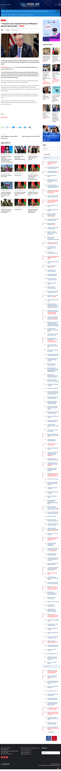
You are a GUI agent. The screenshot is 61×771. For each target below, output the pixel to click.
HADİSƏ (17, 14)
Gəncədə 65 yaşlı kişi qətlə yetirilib (52, 210)
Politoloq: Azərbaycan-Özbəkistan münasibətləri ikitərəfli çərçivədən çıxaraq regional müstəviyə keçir (7, 159)
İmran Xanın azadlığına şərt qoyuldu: (53, 728)
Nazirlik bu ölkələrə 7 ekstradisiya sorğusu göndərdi (51, 247)
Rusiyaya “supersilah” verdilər (51, 663)
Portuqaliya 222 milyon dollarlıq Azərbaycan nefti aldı (52, 345)
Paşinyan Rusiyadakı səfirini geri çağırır (53, 492)
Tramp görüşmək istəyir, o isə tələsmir (53, 417)
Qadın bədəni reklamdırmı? (52, 388)
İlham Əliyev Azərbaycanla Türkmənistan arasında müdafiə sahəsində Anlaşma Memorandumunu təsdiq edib (53, 324)
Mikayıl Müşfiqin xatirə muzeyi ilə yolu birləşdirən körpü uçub (46, 59)
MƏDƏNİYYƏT (3, 14)
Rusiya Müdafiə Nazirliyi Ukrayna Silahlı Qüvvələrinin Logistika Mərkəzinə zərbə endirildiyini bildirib (52, 370)
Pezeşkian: (53, 257)
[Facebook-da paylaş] (8, 127)
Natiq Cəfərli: (52, 615)
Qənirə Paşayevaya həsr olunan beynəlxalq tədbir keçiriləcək (52, 658)
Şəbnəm (7, 30)
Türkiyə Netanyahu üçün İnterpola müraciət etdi (52, 275)
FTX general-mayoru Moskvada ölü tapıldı (51, 440)
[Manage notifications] (58, 768)
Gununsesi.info (4, 67)
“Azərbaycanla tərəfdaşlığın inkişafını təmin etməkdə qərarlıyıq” (52, 568)
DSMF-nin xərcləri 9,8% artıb (53, 601)
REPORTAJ (30, 11)
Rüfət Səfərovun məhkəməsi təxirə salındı (52, 351)
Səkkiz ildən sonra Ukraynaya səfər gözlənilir (52, 253)
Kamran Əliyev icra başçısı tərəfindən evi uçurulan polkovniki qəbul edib (47, 78)
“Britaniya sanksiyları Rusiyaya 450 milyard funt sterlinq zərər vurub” (53, 508)
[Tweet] (21, 127)
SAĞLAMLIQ (22, 14)
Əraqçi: (52, 201)
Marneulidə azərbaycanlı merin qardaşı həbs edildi (52, 699)
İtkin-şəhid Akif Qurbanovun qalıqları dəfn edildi (53, 564)
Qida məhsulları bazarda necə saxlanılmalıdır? (53, 172)
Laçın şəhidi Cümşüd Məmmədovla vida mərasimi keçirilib (52, 578)
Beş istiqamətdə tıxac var (52, 653)
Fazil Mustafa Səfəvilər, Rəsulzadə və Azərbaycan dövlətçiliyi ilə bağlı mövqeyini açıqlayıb (55, 117)
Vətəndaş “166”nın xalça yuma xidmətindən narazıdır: (53, 312)
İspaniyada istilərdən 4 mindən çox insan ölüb (52, 723)
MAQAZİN (27, 14)
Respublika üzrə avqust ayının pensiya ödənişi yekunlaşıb (52, 469)
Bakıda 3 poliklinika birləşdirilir (51, 224)
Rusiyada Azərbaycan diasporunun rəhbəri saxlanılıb (51, 215)
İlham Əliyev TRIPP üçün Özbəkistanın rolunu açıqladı (53, 380)
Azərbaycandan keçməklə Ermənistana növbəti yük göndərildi (52, 483)
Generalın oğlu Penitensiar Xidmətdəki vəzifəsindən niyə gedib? (56, 59)
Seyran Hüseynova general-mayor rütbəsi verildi (52, 335)
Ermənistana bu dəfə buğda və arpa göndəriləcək (52, 637)
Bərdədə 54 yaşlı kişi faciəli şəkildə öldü (52, 687)
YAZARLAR (9, 14)
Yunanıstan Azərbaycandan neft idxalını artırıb (52, 228)
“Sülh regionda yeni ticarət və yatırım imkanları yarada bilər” (53, 549)
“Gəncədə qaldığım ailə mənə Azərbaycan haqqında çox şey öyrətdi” (53, 559)
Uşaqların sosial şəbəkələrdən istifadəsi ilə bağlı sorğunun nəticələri (52, 375)
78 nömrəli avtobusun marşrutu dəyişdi (51, 598)
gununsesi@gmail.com (27, 752)
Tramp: (52, 444)
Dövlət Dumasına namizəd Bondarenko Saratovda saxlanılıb (52, 359)
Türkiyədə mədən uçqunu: (52, 243)
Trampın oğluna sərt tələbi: (52, 162)
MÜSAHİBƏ (43, 11)
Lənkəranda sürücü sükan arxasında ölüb (52, 431)
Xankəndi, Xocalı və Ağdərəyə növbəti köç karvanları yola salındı (51, 610)
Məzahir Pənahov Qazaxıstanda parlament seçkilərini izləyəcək (52, 593)
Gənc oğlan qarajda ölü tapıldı (51, 176)
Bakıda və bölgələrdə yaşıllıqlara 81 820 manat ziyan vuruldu (52, 233)
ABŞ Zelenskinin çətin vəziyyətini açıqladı (51, 364)
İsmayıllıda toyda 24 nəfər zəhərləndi (52, 534)
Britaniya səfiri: (18, 175)
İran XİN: (53, 708)
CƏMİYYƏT (22, 11)
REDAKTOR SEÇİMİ (36, 11)
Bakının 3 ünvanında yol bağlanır (52, 266)
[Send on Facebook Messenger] (15, 127)
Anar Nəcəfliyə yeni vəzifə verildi (52, 206)
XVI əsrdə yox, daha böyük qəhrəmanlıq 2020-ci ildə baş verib (52, 318)
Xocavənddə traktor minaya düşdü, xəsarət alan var (52, 292)
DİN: (52, 573)
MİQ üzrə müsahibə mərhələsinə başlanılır (51, 288)
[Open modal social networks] (30, 127)
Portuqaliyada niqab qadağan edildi (53, 620)
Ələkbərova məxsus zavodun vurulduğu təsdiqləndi (53, 413)
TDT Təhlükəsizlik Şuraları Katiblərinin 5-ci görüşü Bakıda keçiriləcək (52, 703)
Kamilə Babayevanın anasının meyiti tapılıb (46, 97)
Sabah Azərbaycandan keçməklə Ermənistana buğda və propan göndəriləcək (53, 186)
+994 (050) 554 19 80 (27, 750)
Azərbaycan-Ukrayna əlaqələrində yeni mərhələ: (33, 158)
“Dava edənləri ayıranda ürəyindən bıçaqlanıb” (52, 677)
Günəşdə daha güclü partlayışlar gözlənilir (51, 271)
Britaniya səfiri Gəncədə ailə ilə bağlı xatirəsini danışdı (20, 194)
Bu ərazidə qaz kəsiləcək (52, 690)
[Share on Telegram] (26, 127)
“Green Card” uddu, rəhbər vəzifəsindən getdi (52, 625)
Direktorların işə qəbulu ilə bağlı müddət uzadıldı (52, 421)
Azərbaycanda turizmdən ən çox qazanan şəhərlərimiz (53, 646)
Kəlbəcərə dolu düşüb (51, 516)
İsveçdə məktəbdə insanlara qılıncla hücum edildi (53, 220)
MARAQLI (31, 14)
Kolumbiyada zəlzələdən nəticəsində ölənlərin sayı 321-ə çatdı (52, 180)
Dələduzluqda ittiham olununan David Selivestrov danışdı (56, 77)
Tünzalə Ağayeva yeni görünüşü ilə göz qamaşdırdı (53, 459)
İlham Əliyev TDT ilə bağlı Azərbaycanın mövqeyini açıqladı (52, 407)
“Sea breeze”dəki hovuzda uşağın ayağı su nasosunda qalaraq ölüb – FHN (56, 98)
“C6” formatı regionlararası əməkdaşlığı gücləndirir (52, 398)
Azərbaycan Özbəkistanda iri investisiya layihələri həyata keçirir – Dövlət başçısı (53, 392)
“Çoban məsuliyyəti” (52, 642)
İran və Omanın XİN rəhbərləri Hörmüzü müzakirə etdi (53, 168)
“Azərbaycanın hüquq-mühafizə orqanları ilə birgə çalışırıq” (6, 211)
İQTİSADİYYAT (16, 11)
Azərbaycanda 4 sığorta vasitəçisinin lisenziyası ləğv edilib (53, 718)
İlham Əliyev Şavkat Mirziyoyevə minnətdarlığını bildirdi (19, 158)
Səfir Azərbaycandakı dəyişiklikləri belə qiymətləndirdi (33, 211)
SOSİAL (46, 11)
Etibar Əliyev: (52, 587)
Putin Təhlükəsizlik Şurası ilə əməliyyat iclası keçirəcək (53, 355)
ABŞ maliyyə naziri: (52, 671)
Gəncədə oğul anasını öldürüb (51, 283)
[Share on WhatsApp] (3, 127)
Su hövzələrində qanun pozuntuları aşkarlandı (51, 554)
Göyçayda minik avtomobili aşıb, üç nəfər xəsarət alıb (52, 196)
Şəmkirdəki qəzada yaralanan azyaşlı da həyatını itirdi (53, 425)
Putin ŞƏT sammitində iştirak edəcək (53, 262)
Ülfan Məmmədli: (53, 191)
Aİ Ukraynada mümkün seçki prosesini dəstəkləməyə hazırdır (53, 682)
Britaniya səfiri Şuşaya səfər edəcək (53, 449)
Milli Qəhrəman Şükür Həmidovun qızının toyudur (46, 116)
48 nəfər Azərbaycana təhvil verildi (53, 300)
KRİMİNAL (14, 14)
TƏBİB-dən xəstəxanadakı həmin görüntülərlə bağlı (52, 464)
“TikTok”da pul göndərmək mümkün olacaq (52, 695)
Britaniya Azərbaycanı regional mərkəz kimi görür (33, 194)
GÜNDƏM (7, 11)
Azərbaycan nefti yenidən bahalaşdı (52, 629)
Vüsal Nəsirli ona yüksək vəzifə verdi (52, 488)
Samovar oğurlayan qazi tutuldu (52, 497)
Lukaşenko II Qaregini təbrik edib (53, 633)
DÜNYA (25, 11)
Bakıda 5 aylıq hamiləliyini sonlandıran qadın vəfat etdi (53, 435)
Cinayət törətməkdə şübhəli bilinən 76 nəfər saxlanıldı (52, 583)
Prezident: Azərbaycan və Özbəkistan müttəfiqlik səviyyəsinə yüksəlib (52, 402)
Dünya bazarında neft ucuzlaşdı (51, 650)
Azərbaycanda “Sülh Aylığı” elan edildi (52, 385)
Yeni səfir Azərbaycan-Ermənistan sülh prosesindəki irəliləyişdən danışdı (52, 502)
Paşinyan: (52, 713)
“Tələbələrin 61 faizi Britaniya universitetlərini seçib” (53, 524)
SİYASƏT (11, 11)
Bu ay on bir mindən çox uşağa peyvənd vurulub (52, 279)
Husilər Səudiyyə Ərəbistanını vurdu (51, 605)
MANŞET (3, 11)
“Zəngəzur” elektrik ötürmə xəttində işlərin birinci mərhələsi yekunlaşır (52, 454)
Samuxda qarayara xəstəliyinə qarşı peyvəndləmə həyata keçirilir (53, 238)
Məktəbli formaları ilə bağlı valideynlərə (52, 296)
